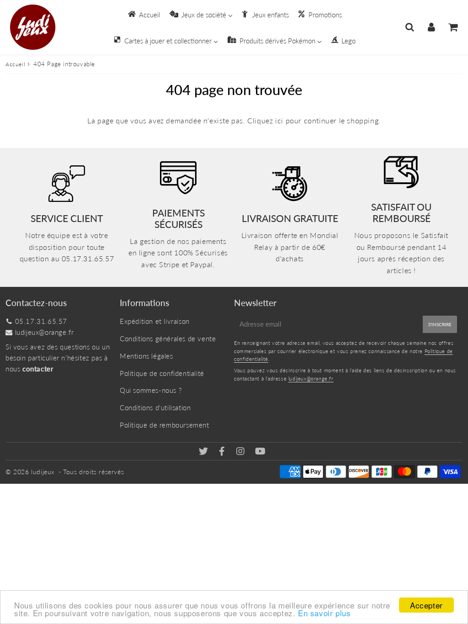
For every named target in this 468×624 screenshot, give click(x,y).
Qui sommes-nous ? (150, 390)
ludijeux (43, 472)
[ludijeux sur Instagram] (241, 452)
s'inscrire (440, 324)
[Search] (409, 27)
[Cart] (452, 27)
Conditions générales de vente (168, 338)
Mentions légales (146, 356)
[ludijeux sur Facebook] (223, 452)
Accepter (426, 605)
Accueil (15, 64)
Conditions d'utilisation (155, 407)
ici (279, 120)
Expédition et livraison (155, 321)
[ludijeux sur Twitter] (205, 452)
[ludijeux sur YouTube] (260, 452)
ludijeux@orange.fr (44, 332)
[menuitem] (143, 14)
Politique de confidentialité (162, 373)
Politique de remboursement (164, 425)
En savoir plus (324, 613)
